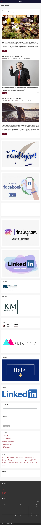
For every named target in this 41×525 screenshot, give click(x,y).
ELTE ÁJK (6, 459)
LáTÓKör (3, 489)
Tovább (5, 50)
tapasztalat (32, 462)
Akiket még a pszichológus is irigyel (10, 11)
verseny (28, 464)
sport (25, 462)
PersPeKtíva (4, 492)
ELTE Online (4, 485)
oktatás (14, 462)
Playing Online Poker (5, 446)
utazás (16, 464)
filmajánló (18, 459)
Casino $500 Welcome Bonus (7, 438)
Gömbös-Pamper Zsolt (13, 58)
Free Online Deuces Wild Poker (7, 444)
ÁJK (4, 465)
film (15, 459)
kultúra (26, 460)
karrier (18, 460)
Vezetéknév (5, 416)
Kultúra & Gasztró (20, 100)
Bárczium (3, 487)
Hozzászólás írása (26, 58)
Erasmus (11, 459)
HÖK (31, 459)
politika (17, 462)
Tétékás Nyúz (4, 494)
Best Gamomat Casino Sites (7, 449)
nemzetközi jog (9, 462)
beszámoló (12, 457)
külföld (30, 460)
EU (13, 459)
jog (37, 459)
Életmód (20, 58)
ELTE (35, 457)
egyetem (21, 457)
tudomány (5, 464)
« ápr (2, 520)
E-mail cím (5, 407)
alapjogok (7, 457)
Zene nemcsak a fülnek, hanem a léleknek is (12, 56)
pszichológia (21, 462)
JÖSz (15, 460)
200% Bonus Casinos (6, 447)
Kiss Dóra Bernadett (12, 100)
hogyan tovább (26, 459)
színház (28, 462)
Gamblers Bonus (5, 435)
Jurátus (11, 460)
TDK (36, 462)
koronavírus (22, 460)
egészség (31, 457)
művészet (5, 462)
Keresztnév (5, 412)
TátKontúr (3, 493)
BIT (2, 488)
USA (13, 463)
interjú (34, 459)
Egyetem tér (26, 457)
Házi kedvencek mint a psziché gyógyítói (11, 98)
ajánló (4, 457)
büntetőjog (17, 457)
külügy (33, 460)
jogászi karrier (5, 460)
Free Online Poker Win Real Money (8, 441)
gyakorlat (22, 459)
